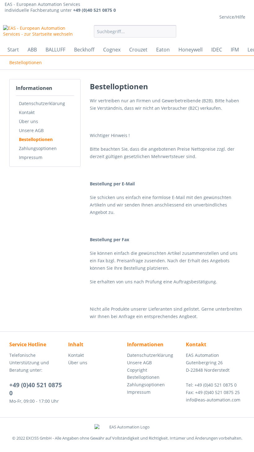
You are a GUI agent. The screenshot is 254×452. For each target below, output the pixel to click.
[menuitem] (135, 31)
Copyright (137, 370)
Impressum (30, 157)
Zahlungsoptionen (38, 148)
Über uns (28, 121)
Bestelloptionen (36, 139)
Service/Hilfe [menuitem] (232, 17)
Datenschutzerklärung (42, 103)
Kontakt (27, 112)
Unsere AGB (31, 130)
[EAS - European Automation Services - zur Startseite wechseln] (38, 33)
